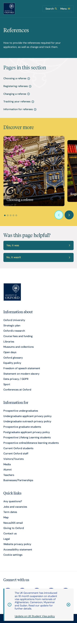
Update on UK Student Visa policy (35, 616)
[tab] (5, 215)
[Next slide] (69, 214)
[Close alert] (67, 604)
